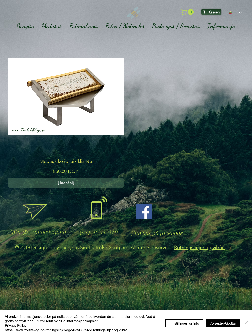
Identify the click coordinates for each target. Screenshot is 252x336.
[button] (188, 12)
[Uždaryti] (246, 323)
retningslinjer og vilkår (110, 329)
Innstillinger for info (184, 323)
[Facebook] (144, 211)
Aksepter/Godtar (223, 323)
